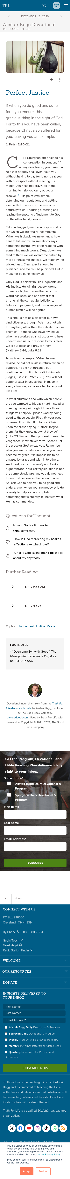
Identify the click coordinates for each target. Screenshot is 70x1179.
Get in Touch (11, 941)
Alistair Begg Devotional (29, 25)
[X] (12, 1128)
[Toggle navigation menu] (66, 5)
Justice (40, 626)
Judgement (26, 626)
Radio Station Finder (16, 950)
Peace (51, 626)
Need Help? (11, 945)
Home (18, 898)
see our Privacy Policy (48, 1154)
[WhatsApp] (55, 1128)
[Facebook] (20, 1128)
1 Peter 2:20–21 (18, 144)
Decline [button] (43, 1171)
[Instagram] (37, 1128)
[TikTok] (46, 1128)
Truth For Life (6, 5)
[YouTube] (29, 1128)
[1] (19, 195)
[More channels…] (63, 1128)
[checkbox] (35, 792)
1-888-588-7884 (31, 932)
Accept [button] (26, 1171)
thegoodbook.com (18, 717)
